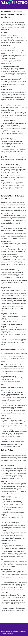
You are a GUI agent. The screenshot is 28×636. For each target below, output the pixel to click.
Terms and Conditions (6, 631)
